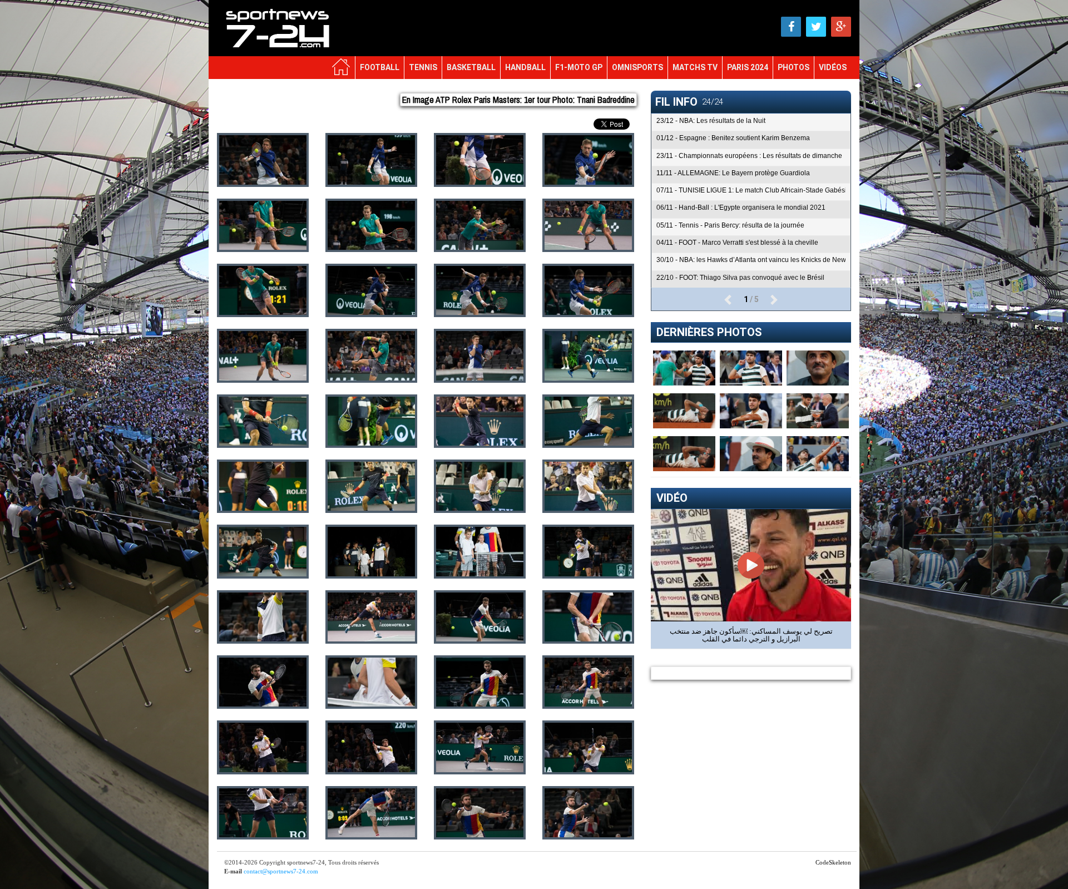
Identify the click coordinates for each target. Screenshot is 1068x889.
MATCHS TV (695, 67)
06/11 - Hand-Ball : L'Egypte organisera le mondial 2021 (740, 207)
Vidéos (833, 67)
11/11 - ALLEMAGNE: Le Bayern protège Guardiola (733, 173)
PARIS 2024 (747, 67)
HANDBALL (525, 67)
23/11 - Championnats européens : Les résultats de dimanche (749, 156)
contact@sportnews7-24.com (281, 871)
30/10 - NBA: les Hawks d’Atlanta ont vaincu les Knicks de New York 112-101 (751, 260)
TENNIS (423, 67)
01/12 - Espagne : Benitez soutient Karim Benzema (733, 138)
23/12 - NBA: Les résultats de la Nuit (710, 121)
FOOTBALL (379, 67)
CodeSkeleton (833, 862)
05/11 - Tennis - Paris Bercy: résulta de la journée (730, 225)
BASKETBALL (471, 67)
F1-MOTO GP (578, 67)
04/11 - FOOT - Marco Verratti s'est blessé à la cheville (737, 242)
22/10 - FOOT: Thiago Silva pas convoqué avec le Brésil (740, 277)
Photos (793, 67)
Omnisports (637, 67)
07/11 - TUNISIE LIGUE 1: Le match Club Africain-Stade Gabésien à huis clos (751, 190)
